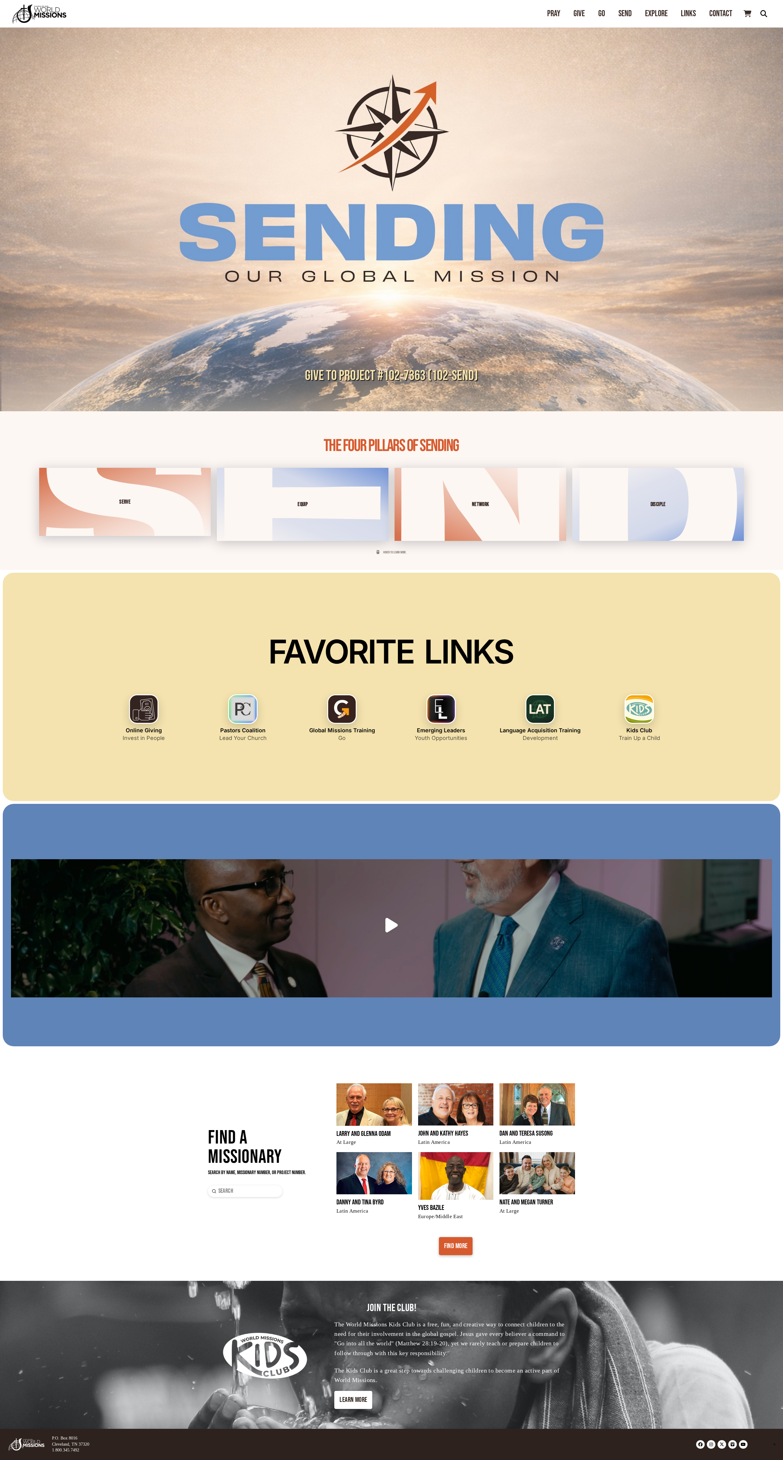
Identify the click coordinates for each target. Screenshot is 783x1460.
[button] (747, 14)
